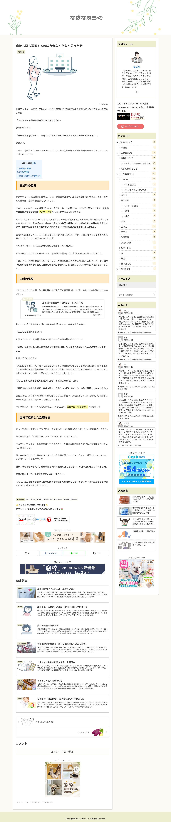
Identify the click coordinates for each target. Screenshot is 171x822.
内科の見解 (23, 171)
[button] (98, 553)
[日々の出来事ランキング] (57, 519)
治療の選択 (48, 499)
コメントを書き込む (62, 751)
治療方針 (59, 499)
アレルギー (31, 499)
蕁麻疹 (75, 499)
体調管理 (21, 499)
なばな (136, 66)
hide (34, 163)
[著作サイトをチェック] (136, 91)
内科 (40, 499)
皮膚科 (67, 499)
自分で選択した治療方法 (29, 175)
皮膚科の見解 (24, 168)
